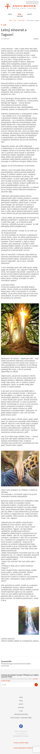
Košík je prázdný (32, 3)
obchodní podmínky (21, 714)
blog (19, 14)
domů (10, 20)
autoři (29, 14)
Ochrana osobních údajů (21, 742)
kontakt (20, 16)
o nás (21, 711)
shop (10, 14)
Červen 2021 (21, 20)
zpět (4, 25)
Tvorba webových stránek (22, 748)
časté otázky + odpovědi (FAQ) (20, 718)
